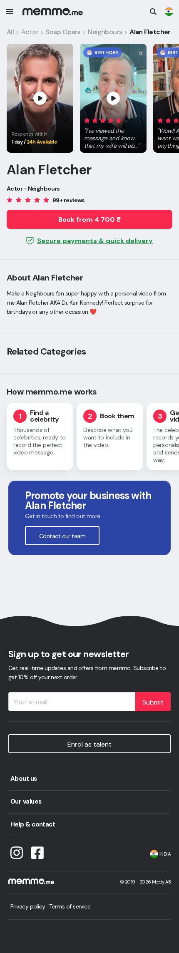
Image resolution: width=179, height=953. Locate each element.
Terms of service (69, 906)
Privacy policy (27, 906)
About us (23, 778)
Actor (29, 31)
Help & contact (32, 824)
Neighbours (105, 31)
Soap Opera (62, 31)
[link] (169, 11)
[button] (113, 131)
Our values (25, 801)
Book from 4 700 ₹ (89, 219)
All (10, 31)
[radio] (87, 120)
